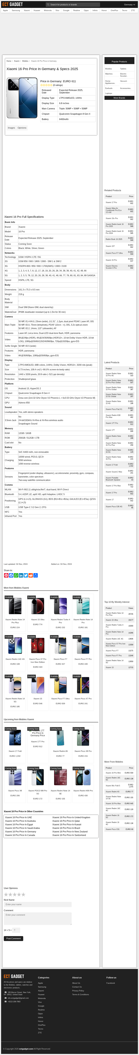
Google (41, 1006)
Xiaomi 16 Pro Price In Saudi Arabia (22, 828)
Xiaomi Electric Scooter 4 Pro (112, 267)
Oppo (40, 1013)
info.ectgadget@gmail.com (18, 998)
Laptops (108, 93)
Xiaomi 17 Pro (111, 202)
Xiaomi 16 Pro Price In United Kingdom (71, 817)
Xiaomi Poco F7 (112, 651)
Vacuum (123, 81)
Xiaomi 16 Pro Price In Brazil (66, 828)
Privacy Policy (78, 991)
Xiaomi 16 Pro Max (113, 803)
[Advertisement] (69, 34)
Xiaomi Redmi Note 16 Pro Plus (113, 444)
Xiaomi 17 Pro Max (113, 486)
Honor (40, 1021)
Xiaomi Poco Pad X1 (114, 409)
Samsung (42, 987)
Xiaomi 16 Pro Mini (113, 773)
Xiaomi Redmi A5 (112, 792)
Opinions (22, 128)
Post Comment (13, 938)
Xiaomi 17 (110, 500)
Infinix (40, 1017)
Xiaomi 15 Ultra (112, 620)
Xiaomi (16, 61)
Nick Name (9, 900)
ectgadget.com (26, 1049)
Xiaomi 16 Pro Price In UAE (18, 817)
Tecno (40, 1029)
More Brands (119, 98)
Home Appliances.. (110, 82)
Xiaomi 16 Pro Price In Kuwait (66, 824)
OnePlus (41, 1025)
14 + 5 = (8, 930)
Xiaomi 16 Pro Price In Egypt (19, 824)
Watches (109, 74)
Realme (41, 1010)
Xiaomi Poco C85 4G (114, 507)
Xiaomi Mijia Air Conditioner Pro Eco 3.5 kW (113, 210)
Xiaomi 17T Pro (112, 423)
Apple (40, 983)
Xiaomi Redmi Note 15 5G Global (113, 395)
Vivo (40, 1002)
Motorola (42, 998)
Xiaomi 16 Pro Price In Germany (20, 831)
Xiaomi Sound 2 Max (114, 472)
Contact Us (77, 987)
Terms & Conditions (80, 994)
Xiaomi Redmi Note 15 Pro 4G (113, 374)
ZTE (40, 1033)
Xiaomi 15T (110, 246)
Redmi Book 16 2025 (114, 239)
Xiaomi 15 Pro (111, 260)
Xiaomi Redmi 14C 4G (114, 639)
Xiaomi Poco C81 (112, 829)
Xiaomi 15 (110, 667)
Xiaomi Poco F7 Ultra (114, 253)
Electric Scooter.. (124, 75)
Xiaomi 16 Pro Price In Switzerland (69, 835)
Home (9, 61)
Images (11, 128)
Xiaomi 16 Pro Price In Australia (20, 821)
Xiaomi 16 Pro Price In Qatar (66, 821)
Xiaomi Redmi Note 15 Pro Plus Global (113, 381)
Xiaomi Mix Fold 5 (113, 786)
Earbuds (108, 88)
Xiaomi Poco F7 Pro (114, 656)
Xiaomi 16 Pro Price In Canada (20, 835)
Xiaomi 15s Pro (112, 218)
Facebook (110, 983)
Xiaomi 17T (110, 430)
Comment (8, 910)
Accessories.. (126, 88)
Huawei (41, 994)
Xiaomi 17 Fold (112, 465)
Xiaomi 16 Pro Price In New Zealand (70, 831)
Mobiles (25, 61)
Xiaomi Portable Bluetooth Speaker (113, 479)
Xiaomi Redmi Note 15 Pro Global (113, 388)
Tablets (123, 69)
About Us (76, 983)
